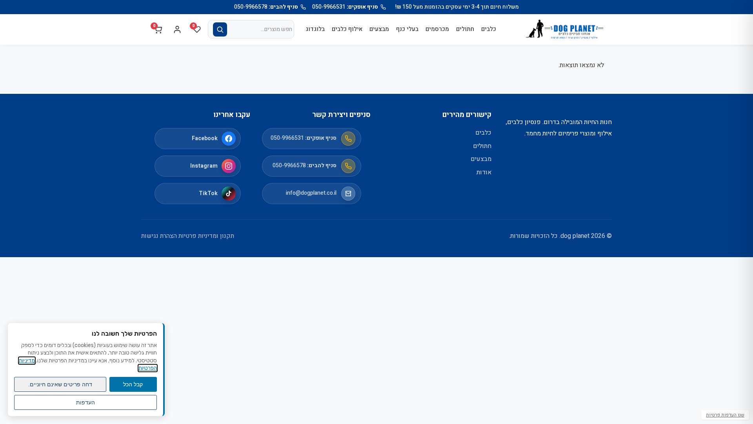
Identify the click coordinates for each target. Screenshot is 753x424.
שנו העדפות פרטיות (725, 415)
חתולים (465, 29)
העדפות (85, 402)
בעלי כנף (407, 29)
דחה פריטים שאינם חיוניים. (60, 384)
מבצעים (379, 29)
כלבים (488, 29)
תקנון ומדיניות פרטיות (206, 236)
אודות (484, 172)
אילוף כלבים (347, 29)
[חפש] (220, 29)
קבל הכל (133, 384)
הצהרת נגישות (159, 236)
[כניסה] (177, 29)
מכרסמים (437, 29)
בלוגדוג (315, 29)
